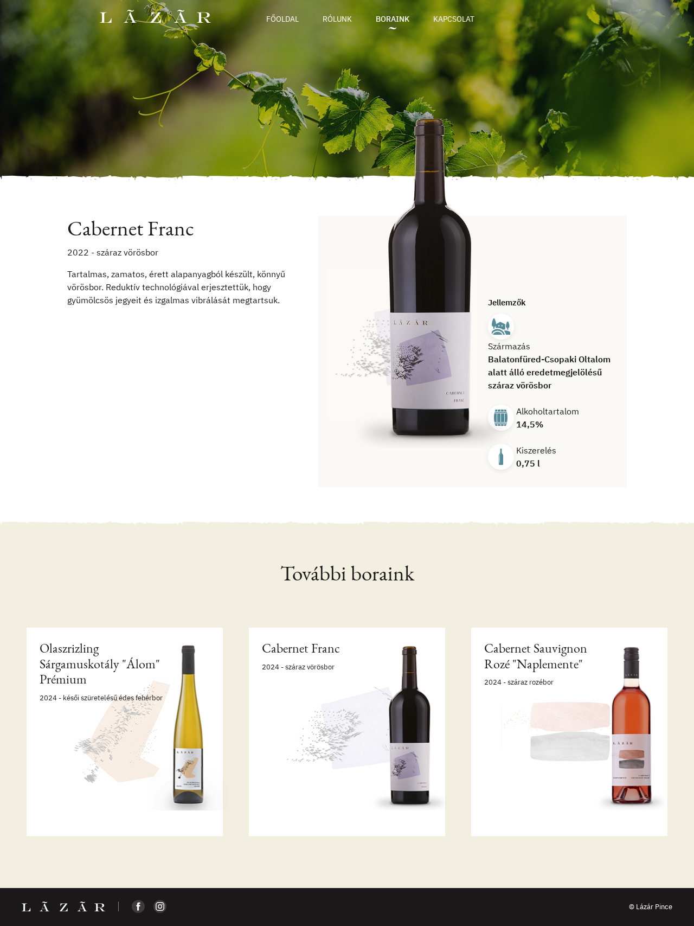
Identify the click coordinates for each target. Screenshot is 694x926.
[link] (125, 732)
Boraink (392, 19)
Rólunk (337, 19)
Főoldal (282, 19)
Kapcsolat (453, 19)
